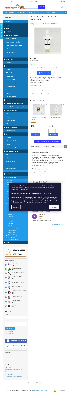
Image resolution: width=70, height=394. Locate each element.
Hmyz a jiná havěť (10, 86)
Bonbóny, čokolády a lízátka (14, 45)
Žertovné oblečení (11, 177)
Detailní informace (34, 85)
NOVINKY (8, 25)
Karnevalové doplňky (12, 100)
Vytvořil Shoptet (61, 390)
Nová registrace (9, 331)
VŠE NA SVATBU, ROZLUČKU (13, 42)
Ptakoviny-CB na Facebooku (14, 377)
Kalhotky (9, 182)
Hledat (42, 7)
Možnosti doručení (52, 68)
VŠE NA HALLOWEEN (11, 39)
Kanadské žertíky (11, 97)
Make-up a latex (10, 124)
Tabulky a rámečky (11, 168)
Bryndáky (9, 180)
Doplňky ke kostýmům (12, 66)
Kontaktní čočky (10, 52)
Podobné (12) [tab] (39, 147)
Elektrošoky (9, 73)
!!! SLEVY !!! (9, 22)
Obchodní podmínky (33, 1)
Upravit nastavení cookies (41, 390)
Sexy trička (10, 221)
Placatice (8, 137)
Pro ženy (10, 219)
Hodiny (8, 90)
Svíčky (7, 165)
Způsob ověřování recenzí (35, 383)
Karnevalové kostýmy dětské (14, 103)
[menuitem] (9, 12)
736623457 (10, 372)
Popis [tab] (32, 147)
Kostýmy (8, 32)
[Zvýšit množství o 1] (36, 72)
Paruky (8, 134)
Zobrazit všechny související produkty (47, 141)
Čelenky (8, 56)
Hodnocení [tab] (47, 147)
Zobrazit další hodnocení (58, 224)
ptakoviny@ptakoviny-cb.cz (14, 370)
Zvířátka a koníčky (12, 230)
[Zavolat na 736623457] (7, 1)
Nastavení (16, 207)
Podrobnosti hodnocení (51, 23)
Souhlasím (54, 207)
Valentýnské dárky (11, 174)
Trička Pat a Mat (12, 226)
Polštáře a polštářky (11, 141)
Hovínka (8, 93)
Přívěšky (8, 144)
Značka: (36, 25)
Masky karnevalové (11, 127)
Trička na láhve (11, 233)
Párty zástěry (11, 237)
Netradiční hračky (11, 131)
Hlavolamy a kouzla (11, 83)
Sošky (7, 158)
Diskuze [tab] (53, 147)
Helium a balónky (10, 80)
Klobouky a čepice (11, 110)
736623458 (10, 374)
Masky (7, 28)
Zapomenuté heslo (10, 333)
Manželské (10, 212)
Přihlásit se (9, 328)
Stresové (10, 223)
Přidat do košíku (45, 73)
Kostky (8, 114)
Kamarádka (10, 171)
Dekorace (8, 62)
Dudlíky (8, 69)
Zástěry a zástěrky (12, 235)
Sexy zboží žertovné (12, 151)
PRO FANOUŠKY (10, 76)
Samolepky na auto (11, 148)
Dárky (7, 242)
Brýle (7, 49)
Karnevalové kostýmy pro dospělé (15, 107)
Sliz (7, 154)
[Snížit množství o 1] (36, 74)
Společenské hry (10, 161)
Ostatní (10, 214)
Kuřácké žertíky (10, 120)
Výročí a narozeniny (13, 228)
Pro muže (10, 216)
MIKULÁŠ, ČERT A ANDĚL (12, 35)
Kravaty (8, 117)
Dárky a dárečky (11, 59)
